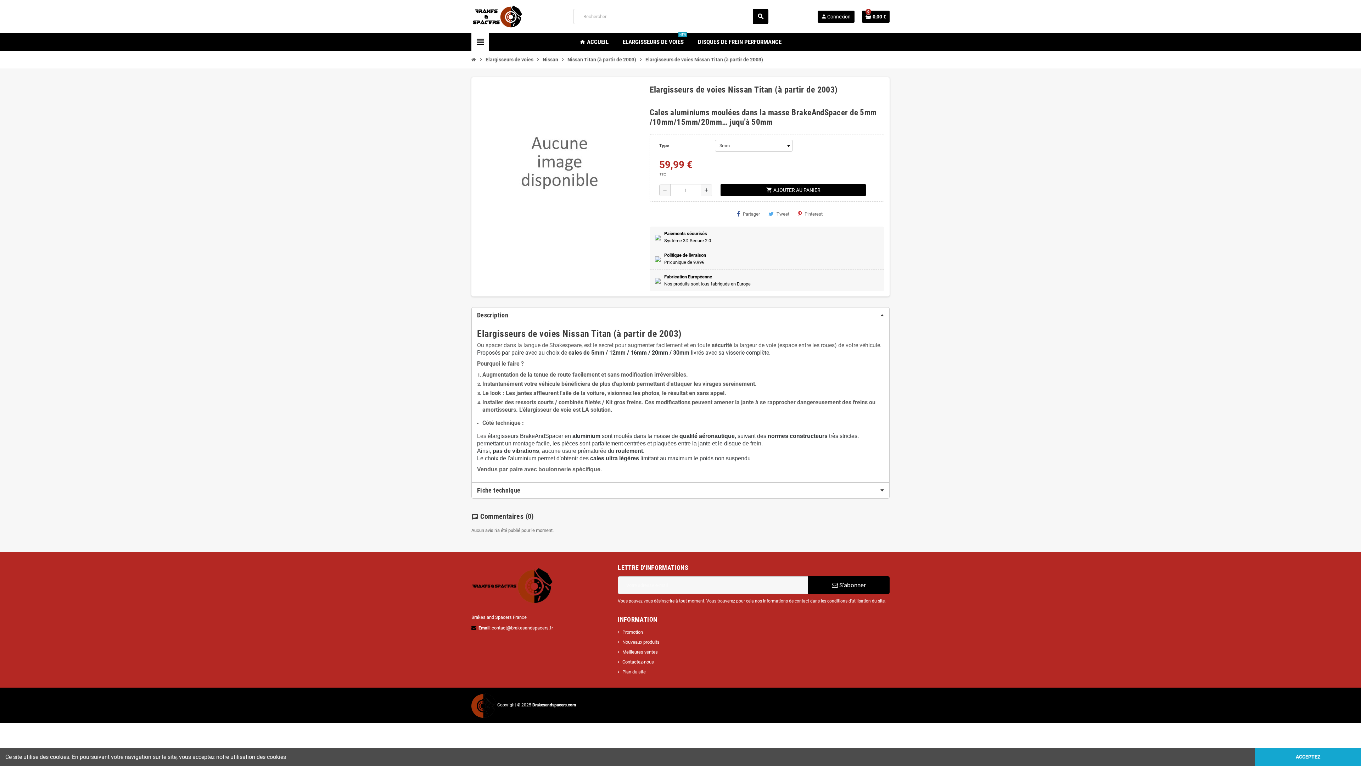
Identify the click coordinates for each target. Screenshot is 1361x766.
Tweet (783, 214)
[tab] (680, 315)
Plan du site (634, 672)
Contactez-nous (638, 662)
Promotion (632, 632)
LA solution (596, 409)
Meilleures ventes (640, 652)
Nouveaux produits (641, 642)
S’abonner (852, 585)
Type (664, 145)
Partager (751, 214)
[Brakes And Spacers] (498, 16)
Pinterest (814, 214)
